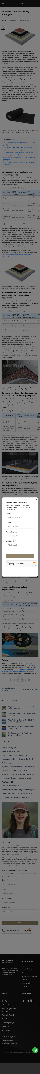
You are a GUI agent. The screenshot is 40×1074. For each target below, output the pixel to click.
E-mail (8, 523)
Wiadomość (10, 541)
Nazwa (8, 514)
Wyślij (20, 556)
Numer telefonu (11, 532)
